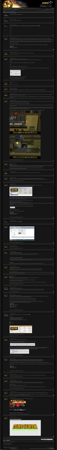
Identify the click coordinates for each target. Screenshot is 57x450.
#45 (53, 220)
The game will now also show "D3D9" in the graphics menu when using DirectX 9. (19, 278)
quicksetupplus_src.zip (13, 304)
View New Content (51, 9)
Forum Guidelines (46, 9)
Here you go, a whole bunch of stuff (14, 271)
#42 (53, 171)
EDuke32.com (8, 8)
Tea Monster (6, 52)
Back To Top (16, 447)
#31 (53, 13)
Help (50, 6)
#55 (53, 358)
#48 (53, 251)
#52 (53, 294)
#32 (53, 19)
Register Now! (44, 6)
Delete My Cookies (9, 447)
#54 (53, 338)
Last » (13, 441)
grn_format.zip (12, 367)
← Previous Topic (44, 440)
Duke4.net (4, 8)
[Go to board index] (3, 9)
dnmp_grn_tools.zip (13, 47)
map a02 (11, 27)
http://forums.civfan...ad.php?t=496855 (14, 54)
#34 (53, 37)
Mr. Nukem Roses (6, 374)
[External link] (22, 233)
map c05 (11, 33)
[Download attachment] (10, 47)
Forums (16, 8)
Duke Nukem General (15, 9)
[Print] (8, 440)
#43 (53, 177)
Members (19, 8)
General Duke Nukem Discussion (8, 9)
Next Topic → (52, 440)
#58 (53, 391)
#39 (53, 93)
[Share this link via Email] (7, 440)
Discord (12, 8)
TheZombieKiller (6, 58)
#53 (53, 313)
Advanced (52, 8)
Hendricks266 (6, 287)
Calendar (22, 8)
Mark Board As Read (6, 447)
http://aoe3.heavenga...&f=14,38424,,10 (14, 84)
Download (14, 384)
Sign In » (42, 5)
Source (10, 64)
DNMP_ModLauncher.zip (14, 213)
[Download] (9, 440)
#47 (53, 245)
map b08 (11, 30)
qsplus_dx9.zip (12, 306)
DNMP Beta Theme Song (24, 385)
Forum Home (13, 447)
